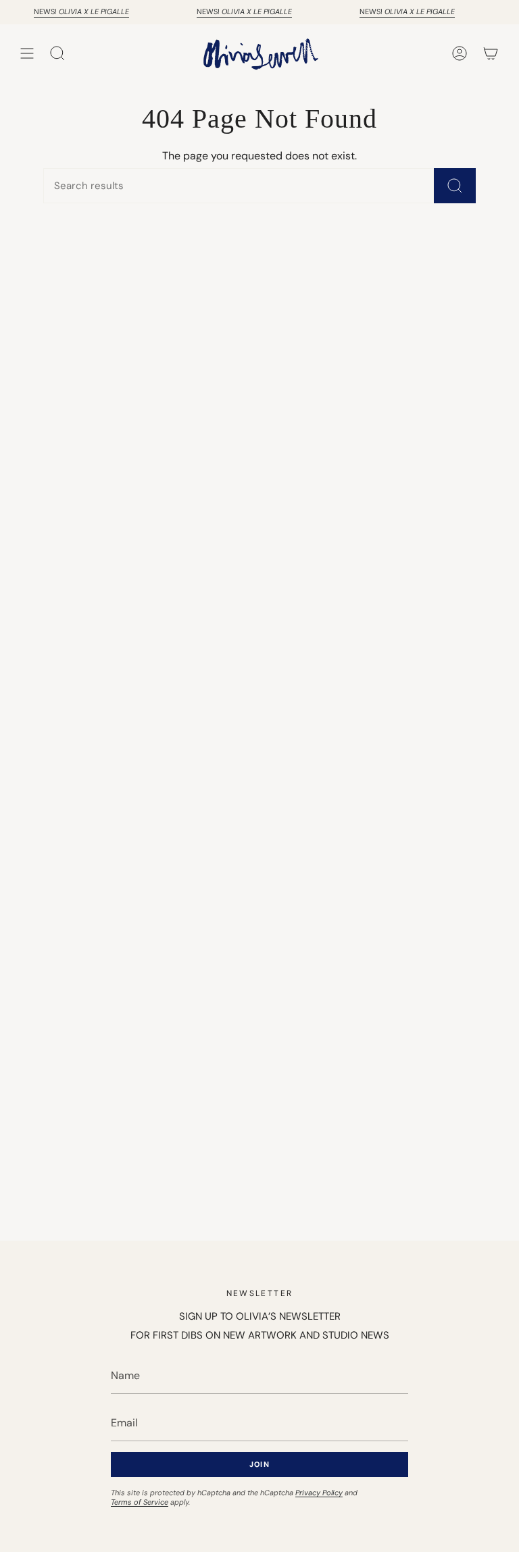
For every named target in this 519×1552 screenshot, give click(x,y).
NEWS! (76, 11)
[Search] (455, 185)
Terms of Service (139, 1502)
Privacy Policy (319, 1492)
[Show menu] (27, 53)
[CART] (490, 53)
